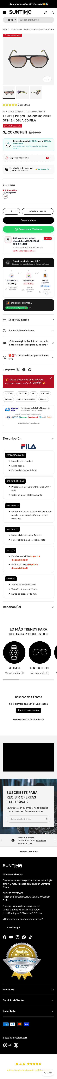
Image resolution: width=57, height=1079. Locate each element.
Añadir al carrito (38, 211)
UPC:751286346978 (26, 399)
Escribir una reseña (28, 710)
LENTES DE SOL (40, 668)
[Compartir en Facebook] (24, 370)
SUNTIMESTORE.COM (18, 1038)
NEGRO (8, 399)
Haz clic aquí (13, 927)
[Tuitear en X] (18, 370)
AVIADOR (22, 393)
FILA (5, 111)
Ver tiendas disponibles (24, 251)
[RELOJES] (14, 652)
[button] (52, 12)
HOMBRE (45, 393)
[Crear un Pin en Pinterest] (30, 370)
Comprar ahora (28, 220)
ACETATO (9, 393)
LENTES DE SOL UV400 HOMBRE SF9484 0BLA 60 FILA (32, 29)
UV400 (43, 399)
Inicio (5, 29)
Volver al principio (28, 851)
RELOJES (14, 668)
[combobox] (28, 20)
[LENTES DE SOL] (40, 652)
